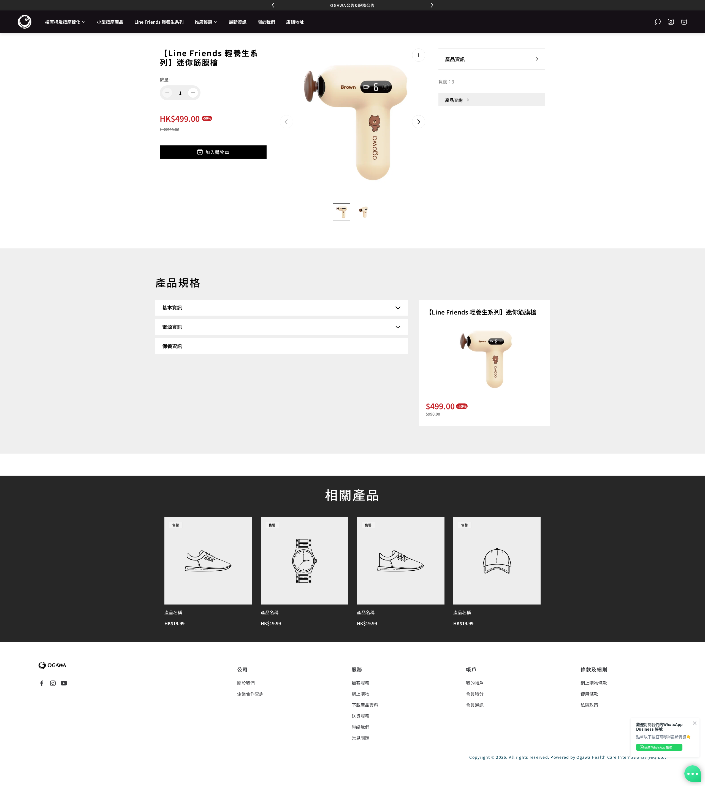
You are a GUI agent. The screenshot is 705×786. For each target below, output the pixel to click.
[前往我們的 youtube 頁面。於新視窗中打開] (64, 683)
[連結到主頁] (52, 665)
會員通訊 (475, 704)
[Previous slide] (286, 121)
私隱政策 (589, 704)
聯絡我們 (360, 726)
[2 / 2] (363, 212)
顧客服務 (360, 682)
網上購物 (360, 693)
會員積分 (475, 693)
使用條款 (589, 693)
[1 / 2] (341, 212)
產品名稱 (173, 612)
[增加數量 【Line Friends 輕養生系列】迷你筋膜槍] (193, 93)
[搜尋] (657, 21)
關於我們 (246, 682)
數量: (165, 79)
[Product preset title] (208, 561)
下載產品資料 (365, 704)
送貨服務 (360, 715)
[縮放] (418, 55)
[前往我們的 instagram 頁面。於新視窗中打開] (53, 683)
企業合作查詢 (250, 693)
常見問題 (360, 737)
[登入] (671, 21)
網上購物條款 (594, 682)
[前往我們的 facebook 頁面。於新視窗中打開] (42, 683)
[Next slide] (418, 121)
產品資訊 (455, 59)
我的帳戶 (475, 682)
